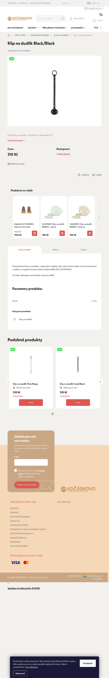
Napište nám (15, 521)
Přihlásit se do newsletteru (27, 484)
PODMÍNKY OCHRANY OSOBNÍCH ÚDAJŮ (28, 529)
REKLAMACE (15, 542)
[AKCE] (31, 364)
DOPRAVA (23, 3)
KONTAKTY (12, 3)
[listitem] (26, 217)
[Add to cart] (34, 233)
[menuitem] (16, 28)
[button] (10, 217)
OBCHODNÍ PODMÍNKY (40, 3)
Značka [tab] (84, 249)
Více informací (31, 667)
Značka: (19, 51)
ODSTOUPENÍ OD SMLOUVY (22, 533)
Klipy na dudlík (25, 319)
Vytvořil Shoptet (75, 576)
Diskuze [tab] (56, 249)
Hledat (62, 18)
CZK (94, 3)
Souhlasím (88, 663)
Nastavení (20, 673)
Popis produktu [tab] (24, 249)
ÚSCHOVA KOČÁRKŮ (19, 546)
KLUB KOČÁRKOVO (18, 538)
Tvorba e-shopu (93, 576)
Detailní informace (15, 140)
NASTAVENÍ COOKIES (19, 525)
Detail (31, 402)
